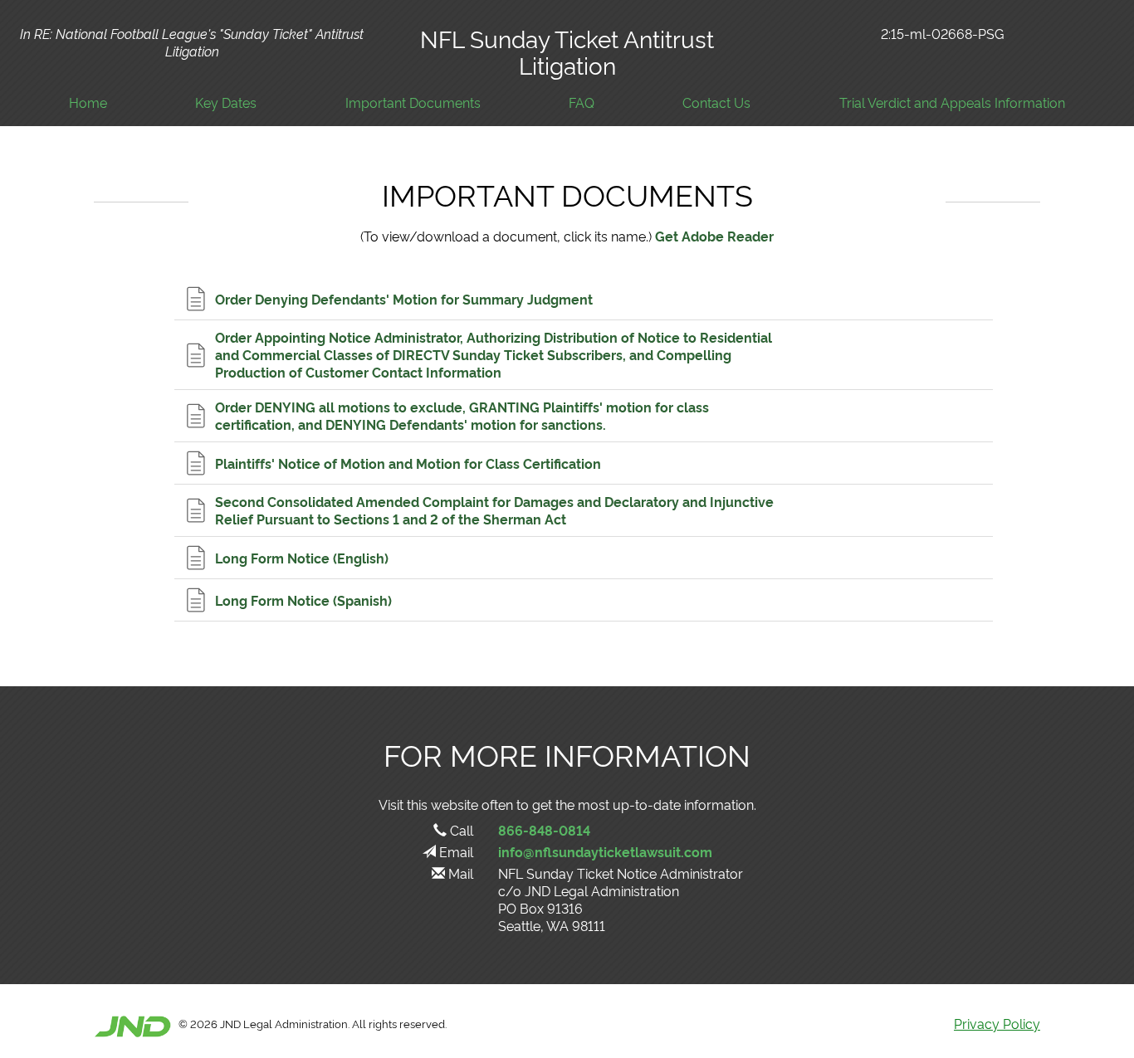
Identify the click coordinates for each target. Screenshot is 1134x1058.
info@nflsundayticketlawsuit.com (605, 851)
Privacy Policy (997, 1023)
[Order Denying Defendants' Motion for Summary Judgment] (583, 298)
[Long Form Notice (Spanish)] (583, 600)
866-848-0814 (544, 830)
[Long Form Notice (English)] (583, 557)
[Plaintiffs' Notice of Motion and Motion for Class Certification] (583, 463)
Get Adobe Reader (714, 236)
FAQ (581, 102)
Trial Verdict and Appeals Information (952, 102)
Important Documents (413, 102)
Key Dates (226, 102)
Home (88, 102)
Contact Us (716, 102)
